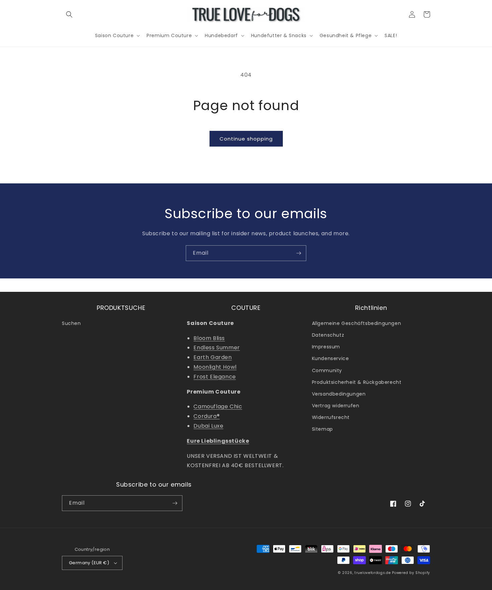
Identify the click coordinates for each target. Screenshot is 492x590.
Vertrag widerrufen (335, 405)
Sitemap (322, 429)
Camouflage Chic (217, 406)
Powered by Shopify (411, 572)
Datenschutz (328, 335)
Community (327, 370)
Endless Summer (216, 347)
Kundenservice (330, 358)
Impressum (326, 346)
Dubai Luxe (208, 426)
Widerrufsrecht (331, 417)
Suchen (71, 323)
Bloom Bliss (209, 338)
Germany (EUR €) (89, 563)
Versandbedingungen (339, 394)
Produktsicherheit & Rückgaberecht (357, 382)
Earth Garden (212, 357)
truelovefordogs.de (372, 572)
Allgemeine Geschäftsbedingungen (356, 323)
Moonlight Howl (214, 367)
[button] (69, 14)
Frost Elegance (214, 377)
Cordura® (206, 416)
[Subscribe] (298, 253)
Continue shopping (246, 138)
